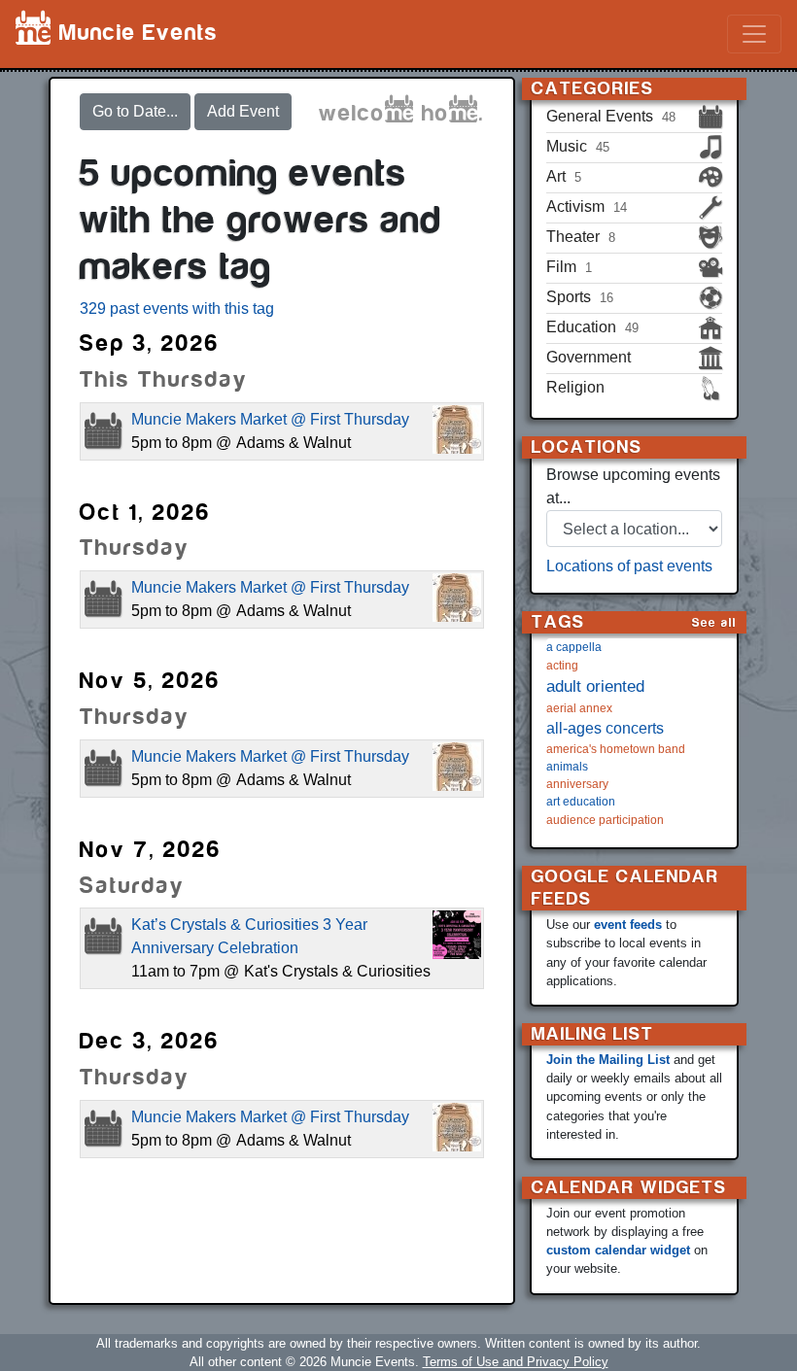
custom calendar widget (618, 1250)
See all (714, 622)
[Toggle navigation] (754, 34)
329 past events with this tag (177, 308)
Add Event (243, 111)
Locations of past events (629, 566)
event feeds (628, 924)
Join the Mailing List (608, 1059)
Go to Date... (135, 111)
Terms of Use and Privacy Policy (515, 1361)
